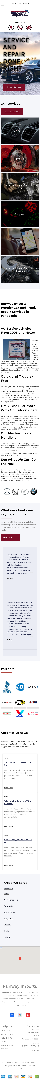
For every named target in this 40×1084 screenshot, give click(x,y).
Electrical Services (27, 476)
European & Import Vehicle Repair (15, 481)
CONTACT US (7, 1041)
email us (14, 455)
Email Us (34, 1050)
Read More (8, 788)
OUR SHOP (6, 1030)
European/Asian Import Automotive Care (17, 472)
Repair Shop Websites (27, 1063)
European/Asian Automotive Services (16, 470)
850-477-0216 (19, 429)
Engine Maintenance (25, 478)
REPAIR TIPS (6, 1038)
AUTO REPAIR (7, 1034)
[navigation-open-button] (2, 6)
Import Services (14, 87)
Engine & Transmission (10, 474)
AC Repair (25, 474)
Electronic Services (8, 478)
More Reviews (9, 537)
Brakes (16, 476)
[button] (20, 959)
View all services (12, 111)
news (6, 758)
